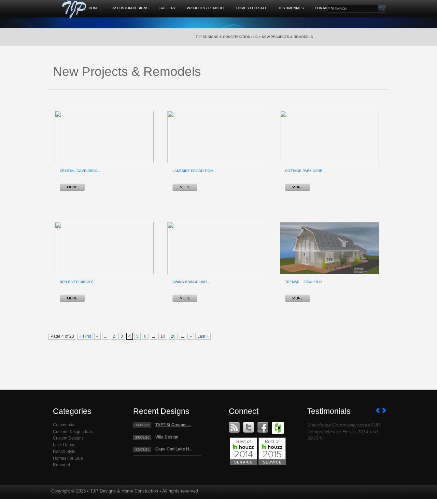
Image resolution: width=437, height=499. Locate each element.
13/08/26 (142, 425)
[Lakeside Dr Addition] (184, 187)
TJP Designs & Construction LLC (227, 37)
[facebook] (262, 427)
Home (94, 8)
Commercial (64, 425)
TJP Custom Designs (129, 8)
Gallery (167, 8)
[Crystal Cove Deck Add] (72, 187)
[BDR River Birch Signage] (72, 298)
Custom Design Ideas (73, 432)
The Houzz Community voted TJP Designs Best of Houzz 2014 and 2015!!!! (343, 431)
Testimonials (291, 8)
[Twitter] (248, 427)
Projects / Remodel (206, 8)
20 (173, 336)
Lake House (64, 445)
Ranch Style (64, 451)
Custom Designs (68, 438)
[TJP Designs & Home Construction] (74, 11)
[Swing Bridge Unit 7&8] (184, 298)
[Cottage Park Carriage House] (297, 187)
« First (85, 336)
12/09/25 (142, 449)
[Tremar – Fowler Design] (297, 298)
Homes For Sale (251, 8)
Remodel (61, 465)
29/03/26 (142, 437)
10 (162, 336)
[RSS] (234, 427)
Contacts (324, 8)
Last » (203, 336)
